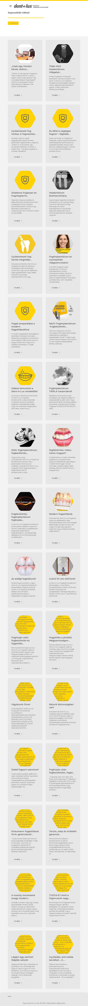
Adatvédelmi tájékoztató (56, 1003)
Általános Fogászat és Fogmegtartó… (24, 194)
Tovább (17, 95)
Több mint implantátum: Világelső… (57, 69)
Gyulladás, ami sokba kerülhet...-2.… (61, 958)
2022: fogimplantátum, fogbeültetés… (24, 451)
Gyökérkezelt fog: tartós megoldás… (21, 258)
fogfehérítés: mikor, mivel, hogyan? (60, 451)
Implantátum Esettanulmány (58, 194)
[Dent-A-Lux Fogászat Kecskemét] (31, 6)
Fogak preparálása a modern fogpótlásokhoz (23, 326)
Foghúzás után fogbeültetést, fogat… (61, 771)
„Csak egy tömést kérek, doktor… (21, 68)
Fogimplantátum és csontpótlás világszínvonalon (60, 259)
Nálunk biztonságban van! (61, 706)
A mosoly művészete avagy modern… (23, 897)
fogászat (14, 23)
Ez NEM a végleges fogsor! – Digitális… (60, 132)
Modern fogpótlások (60, 514)
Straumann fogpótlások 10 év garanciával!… (25, 833)
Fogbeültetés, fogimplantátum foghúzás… (20, 517)
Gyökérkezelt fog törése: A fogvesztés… (23, 132)
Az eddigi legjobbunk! (23, 578)
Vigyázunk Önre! (20, 704)
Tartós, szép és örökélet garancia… (63, 833)
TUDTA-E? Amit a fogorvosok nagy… (59, 897)
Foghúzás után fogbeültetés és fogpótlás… (20, 640)
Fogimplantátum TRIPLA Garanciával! (60, 390)
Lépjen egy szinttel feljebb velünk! (22, 958)
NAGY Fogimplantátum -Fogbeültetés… (62, 325)
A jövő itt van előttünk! (62, 578)
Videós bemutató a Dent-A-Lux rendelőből (24, 390)
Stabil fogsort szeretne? (25, 769)
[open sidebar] (10, 6)
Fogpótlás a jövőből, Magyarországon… (60, 639)
